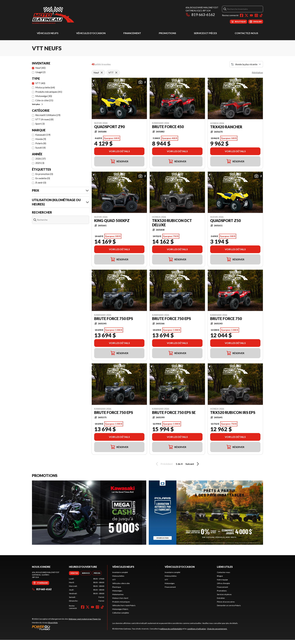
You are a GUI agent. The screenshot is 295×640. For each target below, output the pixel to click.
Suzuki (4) (40, 147)
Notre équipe (222, 579)
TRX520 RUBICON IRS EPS (232, 412)
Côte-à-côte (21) (44, 100)
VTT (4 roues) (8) (44, 119)
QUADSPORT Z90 (109, 127)
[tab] (74, 573)
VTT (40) (40, 83)
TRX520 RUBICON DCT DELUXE (172, 222)
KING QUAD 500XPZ (112, 220)
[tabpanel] (86, 590)
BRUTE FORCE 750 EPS (113, 318)
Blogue (220, 576)
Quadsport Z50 (225, 220)
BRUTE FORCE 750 (226, 318)
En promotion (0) (44, 173)
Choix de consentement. (217, 629)
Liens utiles (225, 566)
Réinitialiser (257, 72)
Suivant (189, 463)
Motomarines (118, 594)
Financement (132, 33)
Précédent (167, 463)
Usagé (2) (40, 72)
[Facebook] (241, 15)
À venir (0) (40, 182)
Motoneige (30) (43, 95)
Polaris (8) (40, 143)
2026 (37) (40, 158)
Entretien (221, 598)
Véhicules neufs (47, 33)
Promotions (167, 33)
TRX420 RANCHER (226, 127)
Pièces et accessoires (226, 602)
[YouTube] (251, 15)
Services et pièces (205, 33)
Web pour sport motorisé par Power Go (85, 619)
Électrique (116, 587)
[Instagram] (256, 15)
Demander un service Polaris (229, 605)
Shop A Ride (53, 622)
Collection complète (120, 613)
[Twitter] (246, 15)
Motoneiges (117, 591)
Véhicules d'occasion (91, 33)
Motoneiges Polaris (120, 609)
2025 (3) (39, 162)
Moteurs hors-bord (120, 598)
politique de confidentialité (171, 629)
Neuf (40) (40, 67)
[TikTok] (261, 15)
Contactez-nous (246, 33)
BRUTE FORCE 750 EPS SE (174, 412)
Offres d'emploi (223, 583)
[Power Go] (66, 627)
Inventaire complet (120, 572)
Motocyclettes (118, 576)
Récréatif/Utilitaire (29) (47, 115)
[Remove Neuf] (101, 72)
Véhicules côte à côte (121, 583)
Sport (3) (40, 123)
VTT (114, 579)
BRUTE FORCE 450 (168, 127)
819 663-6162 (203, 14)
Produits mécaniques (121, 602)
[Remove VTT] (116, 72)
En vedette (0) (42, 178)
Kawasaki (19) (42, 134)
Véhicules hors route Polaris (124, 605)
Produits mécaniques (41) (48, 91)
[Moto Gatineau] (53, 14)
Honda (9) (40, 138)
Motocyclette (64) (45, 87)
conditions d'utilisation (196, 629)
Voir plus (36, 104)
